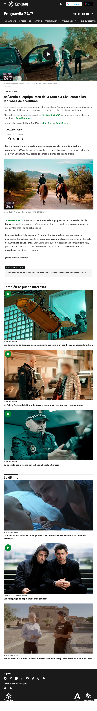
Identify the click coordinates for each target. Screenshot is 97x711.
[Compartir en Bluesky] (18, 138)
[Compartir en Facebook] (9, 138)
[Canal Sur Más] (74, 4)
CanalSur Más (10, 21)
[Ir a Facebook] (74, 13)
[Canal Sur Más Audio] (88, 4)
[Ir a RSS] (44, 678)
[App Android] (11, 688)
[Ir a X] (79, 13)
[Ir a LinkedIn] (22, 678)
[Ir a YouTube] (87, 13)
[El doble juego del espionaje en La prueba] (48, 568)
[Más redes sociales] (22, 138)
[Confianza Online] (88, 698)
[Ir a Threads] (39, 678)
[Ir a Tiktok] (91, 13)
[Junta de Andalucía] (77, 698)
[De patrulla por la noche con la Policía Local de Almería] (48, 435)
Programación (51, 21)
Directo (22, 21)
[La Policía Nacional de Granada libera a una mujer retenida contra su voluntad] (48, 375)
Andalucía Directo (69, 21)
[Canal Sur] (18, 4)
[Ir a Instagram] (83, 13)
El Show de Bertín (88, 21)
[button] (48, 54)
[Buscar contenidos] (61, 4)
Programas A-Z (35, 21)
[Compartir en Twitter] (14, 138)
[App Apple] (6, 688)
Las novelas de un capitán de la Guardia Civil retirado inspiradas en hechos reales (47, 273)
